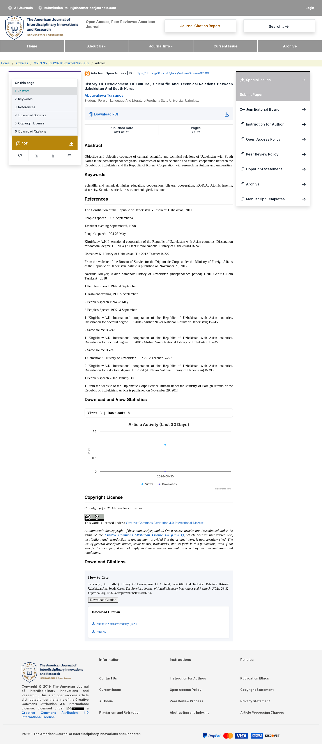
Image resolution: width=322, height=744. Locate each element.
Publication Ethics (254, 678)
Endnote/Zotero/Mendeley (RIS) (116, 623)
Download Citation (103, 600)
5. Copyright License (29, 123)
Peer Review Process (186, 701)
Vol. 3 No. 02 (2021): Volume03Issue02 (61, 63)
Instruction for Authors (188, 678)
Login (310, 8)
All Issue (106, 701)
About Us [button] (95, 46)
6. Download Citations (30, 131)
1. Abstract (22, 91)
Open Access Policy (185, 690)
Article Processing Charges (262, 712)
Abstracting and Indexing (189, 712)
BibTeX (101, 632)
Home (32, 46)
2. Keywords (24, 99)
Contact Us (108, 678)
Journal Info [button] (159, 46)
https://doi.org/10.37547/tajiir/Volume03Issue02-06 (172, 73)
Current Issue (225, 46)
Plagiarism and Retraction (119, 712)
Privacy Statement (255, 701)
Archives (22, 63)
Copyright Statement (257, 690)
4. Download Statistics (30, 115)
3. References (25, 107)
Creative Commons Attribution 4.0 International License (164, 523)
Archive (290, 46)
